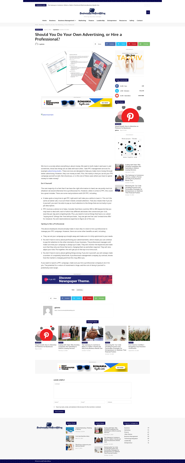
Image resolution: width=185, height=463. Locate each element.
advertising (79, 290)
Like (143, 86)
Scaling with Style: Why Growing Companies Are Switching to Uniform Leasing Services (133, 167)
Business (118, 180)
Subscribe (141, 95)
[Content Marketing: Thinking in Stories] (70, 430)
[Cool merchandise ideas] (70, 438)
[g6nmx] (37, 44)
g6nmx (42, 44)
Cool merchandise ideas (82, 436)
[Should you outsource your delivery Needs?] (70, 447)
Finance (117, 169)
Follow (141, 90)
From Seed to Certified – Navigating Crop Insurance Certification (137, 346)
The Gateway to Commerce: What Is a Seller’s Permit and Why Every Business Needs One (134, 177)
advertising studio (54, 171)
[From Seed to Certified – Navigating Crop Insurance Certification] (139, 333)
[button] (148, 12)
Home (36, 24)
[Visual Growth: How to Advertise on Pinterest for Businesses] (129, 114)
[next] (149, 5)
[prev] (145, 5)
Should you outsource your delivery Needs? (83, 445)
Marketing (41, 24)
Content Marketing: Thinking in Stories (83, 428)
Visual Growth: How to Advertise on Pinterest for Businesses (126, 127)
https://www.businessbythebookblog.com (64, 310)
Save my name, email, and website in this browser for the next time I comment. (78, 407)
